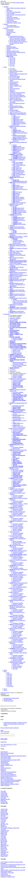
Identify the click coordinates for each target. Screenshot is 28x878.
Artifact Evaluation (14, 84)
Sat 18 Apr (12, 65)
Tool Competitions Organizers (20, 587)
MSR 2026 (3, 800)
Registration (9, 10)
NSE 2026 (3, 836)
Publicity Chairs (16, 350)
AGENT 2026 (4, 809)
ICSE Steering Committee (16, 315)
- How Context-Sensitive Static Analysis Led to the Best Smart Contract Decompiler (20, 302)
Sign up (5, 690)
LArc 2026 (3, 829)
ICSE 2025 (9, 676)
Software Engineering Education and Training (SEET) (13, 755)
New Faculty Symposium (16, 94)
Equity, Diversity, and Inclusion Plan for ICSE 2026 (13, 870)
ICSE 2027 (9, 674)
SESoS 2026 (4, 848)
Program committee (17, 660)
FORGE (15, 145)
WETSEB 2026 (4, 854)
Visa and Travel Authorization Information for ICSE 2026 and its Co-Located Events (13, 865)
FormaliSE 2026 (4, 796)
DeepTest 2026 (4, 813)
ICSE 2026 (3, 692)
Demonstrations (13, 83)
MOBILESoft (16, 179)
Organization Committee (18, 405)
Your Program (10, 30)
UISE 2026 (3, 853)
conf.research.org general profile (11, 698)
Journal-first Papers (14, 81)
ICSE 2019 (9, 685)
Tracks (5, 67)
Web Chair (15, 668)
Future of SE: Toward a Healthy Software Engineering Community (18, 38)
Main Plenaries (13, 69)
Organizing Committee (15, 318)
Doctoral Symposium (15, 88)
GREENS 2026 (4, 824)
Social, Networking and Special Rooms (10, 781)
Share (2, 730)
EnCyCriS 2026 (4, 817)
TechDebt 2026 (4, 803)
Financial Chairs (16, 351)
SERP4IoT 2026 (5, 845)
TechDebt (15, 216)
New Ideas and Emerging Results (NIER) (10, 759)
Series (8, 672)
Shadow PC (12, 90)
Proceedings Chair (17, 580)
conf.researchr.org (7, 744)
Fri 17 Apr (12, 64)
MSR (14, 184)
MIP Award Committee (18, 470)
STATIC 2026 (4, 849)
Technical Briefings (11, 47)
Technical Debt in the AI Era (16, 36)
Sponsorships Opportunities (13, 26)
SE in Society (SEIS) (14, 77)
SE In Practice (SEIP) (15, 76)
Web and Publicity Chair (18, 647)
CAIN (14, 115)
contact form (3, 741)
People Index (13, 370)
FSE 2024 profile (8, 699)
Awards (8, 49)
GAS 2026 (3, 821)
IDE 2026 (3, 825)
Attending (6, 6)
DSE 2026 (3, 815)
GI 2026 (3, 822)
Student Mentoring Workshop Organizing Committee (20, 363)
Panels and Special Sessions (16, 71)
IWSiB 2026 (4, 826)
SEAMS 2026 (4, 802)
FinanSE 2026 (4, 818)
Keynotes (9, 33)
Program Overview (11, 32)
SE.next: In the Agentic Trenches (17, 40)
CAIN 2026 (3, 792)
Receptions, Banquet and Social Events (16, 52)
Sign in (5, 688)
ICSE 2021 (9, 682)
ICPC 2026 (3, 798)
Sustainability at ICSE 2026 (13, 18)
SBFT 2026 (3, 842)
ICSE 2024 (9, 678)
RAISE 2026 (4, 840)
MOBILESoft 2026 (5, 799)
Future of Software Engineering (17, 95)
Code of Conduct (11, 13)
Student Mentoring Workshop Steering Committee (20, 365)
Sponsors (6, 24)
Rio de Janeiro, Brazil (19, 2)
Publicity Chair (16, 581)
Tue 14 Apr (12, 60)
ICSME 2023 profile (8, 700)
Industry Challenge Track (16, 86)
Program (6, 28)
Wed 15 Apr (12, 61)
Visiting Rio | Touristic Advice (14, 22)
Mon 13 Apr (12, 59)
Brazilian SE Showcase (15, 98)
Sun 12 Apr (12, 57)
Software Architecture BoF (16, 99)
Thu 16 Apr (12, 63)
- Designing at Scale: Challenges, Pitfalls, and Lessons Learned (18, 242)
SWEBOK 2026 (4, 852)
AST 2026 (3, 791)
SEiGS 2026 (4, 844)
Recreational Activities (12, 55)
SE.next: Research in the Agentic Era (18, 41)
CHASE (15, 128)
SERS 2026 (3, 846)
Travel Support (10, 20)
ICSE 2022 (9, 680)
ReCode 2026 (4, 841)
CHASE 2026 (4, 793)
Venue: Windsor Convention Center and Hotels (12, 862)
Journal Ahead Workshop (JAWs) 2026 (10, 828)
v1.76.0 (14, 744)
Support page (3, 746)
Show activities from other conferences (10, 727)
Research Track (13, 72)
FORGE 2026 (4, 795)
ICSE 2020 (9, 683)
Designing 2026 (4, 814)
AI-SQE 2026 (4, 810)
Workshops (12, 91)
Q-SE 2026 (3, 837)
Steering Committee (17, 353)
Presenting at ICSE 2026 (12, 48)
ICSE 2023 (9, 679)
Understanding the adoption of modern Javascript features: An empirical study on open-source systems (15, 724)
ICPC (14, 161)
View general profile (5, 733)
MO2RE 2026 (4, 832)
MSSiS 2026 (4, 833)
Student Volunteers (14, 110)
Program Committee (17, 339)
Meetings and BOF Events (13, 51)
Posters (11, 87)
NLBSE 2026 (4, 834)
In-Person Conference (12, 21)
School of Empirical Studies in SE (18, 96)
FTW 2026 (3, 820)
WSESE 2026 (4, 856)
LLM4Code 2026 (5, 830)
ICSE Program (10, 29)
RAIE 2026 (3, 838)
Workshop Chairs (17, 544)
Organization (7, 314)
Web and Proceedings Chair (19, 542)
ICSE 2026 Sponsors (12, 25)
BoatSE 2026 (4, 811)
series (8, 692)
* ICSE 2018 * (10, 686)
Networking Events (11, 53)
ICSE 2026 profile (5, 695)
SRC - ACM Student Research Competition (11, 780)
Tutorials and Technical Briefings (17, 92)
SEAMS (15, 206)
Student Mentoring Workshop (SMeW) (10, 784)
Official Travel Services (12, 17)
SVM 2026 (3, 850)
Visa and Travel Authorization (14, 12)
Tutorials (9, 45)
